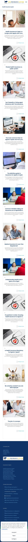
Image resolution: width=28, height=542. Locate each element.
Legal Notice (6, 450)
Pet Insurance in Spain (8, 472)
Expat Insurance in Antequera (11, 513)
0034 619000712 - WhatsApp (11, 493)
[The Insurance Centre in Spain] (14, 2)
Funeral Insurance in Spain (9, 475)
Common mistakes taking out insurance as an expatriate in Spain (14, 210)
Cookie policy (5, 529)
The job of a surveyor (14, 421)
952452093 (8, 496)
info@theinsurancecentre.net (11, 498)
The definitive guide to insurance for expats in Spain (14, 174)
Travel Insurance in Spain (8, 479)
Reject (14, 535)
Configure (14, 538)
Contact (5, 454)
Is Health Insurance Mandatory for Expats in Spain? (14, 351)
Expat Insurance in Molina (11, 515)
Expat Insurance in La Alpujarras (12, 511)
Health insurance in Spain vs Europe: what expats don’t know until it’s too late (14, 33)
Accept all (14, 532)
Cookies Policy (6, 452)
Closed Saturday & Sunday (11, 502)
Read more (21, 42)
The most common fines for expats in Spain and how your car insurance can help (14, 139)
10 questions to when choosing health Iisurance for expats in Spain (14, 316)
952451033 (13, 491)
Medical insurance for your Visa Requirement (14, 245)
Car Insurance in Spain (8, 470)
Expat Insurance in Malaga (11, 519)
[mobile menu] (26, 2)
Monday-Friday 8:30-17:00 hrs (11, 500)
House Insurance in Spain (8, 471)
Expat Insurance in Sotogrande (12, 517)
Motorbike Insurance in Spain (9, 476)
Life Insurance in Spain (8, 473)
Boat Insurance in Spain (8, 477)
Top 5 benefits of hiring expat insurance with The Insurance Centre (14, 104)
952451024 (7, 491)
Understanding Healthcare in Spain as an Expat (14, 280)
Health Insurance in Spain (8, 468)
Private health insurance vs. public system (14, 68)
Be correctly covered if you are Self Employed (14, 386)
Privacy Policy (6, 451)
